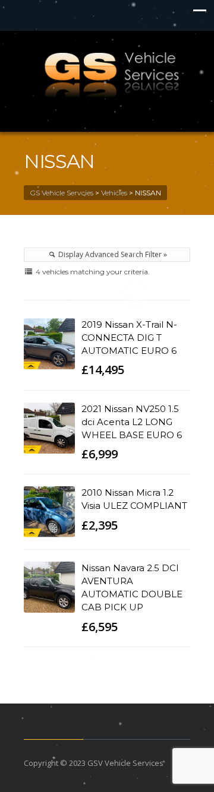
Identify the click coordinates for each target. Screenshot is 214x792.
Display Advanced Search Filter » (111, 254)
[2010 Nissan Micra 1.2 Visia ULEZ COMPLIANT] (49, 511)
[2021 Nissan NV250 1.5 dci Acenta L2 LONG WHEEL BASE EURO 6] (49, 428)
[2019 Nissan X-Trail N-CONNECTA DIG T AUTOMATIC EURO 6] (49, 343)
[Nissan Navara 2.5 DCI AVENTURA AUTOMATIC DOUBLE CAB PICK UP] (49, 587)
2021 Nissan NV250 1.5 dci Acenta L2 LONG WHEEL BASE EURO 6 (131, 422)
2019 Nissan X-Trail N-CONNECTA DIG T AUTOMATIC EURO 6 (129, 337)
